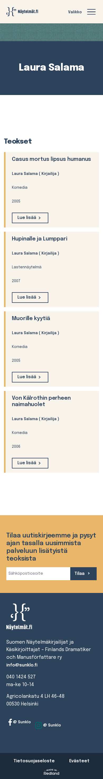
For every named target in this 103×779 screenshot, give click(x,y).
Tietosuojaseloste (34, 761)
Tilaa (80, 573)
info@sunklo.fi (22, 665)
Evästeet (79, 761)
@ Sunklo (21, 722)
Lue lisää (26, 218)
